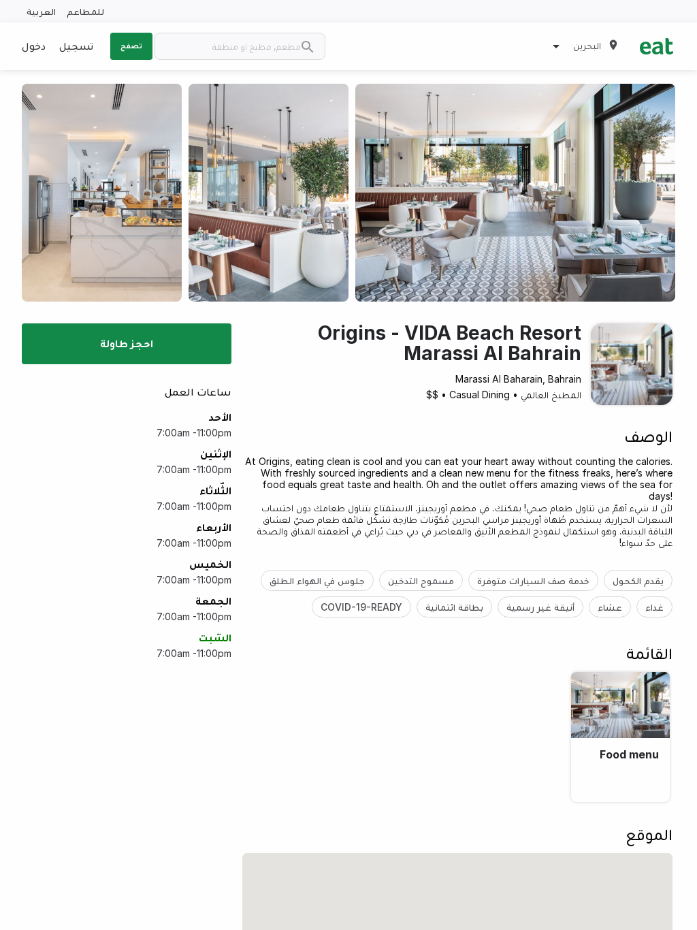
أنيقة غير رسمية (540, 607)
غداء (654, 607)
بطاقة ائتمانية (454, 607)
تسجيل (76, 45)
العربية (41, 11)
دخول (34, 45)
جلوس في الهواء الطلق (317, 580)
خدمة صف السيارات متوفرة (533, 580)
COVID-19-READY (361, 607)
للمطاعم (85, 11)
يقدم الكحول (638, 580)
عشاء (610, 607)
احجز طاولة (126, 343)
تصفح (131, 45)
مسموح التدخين (421, 580)
